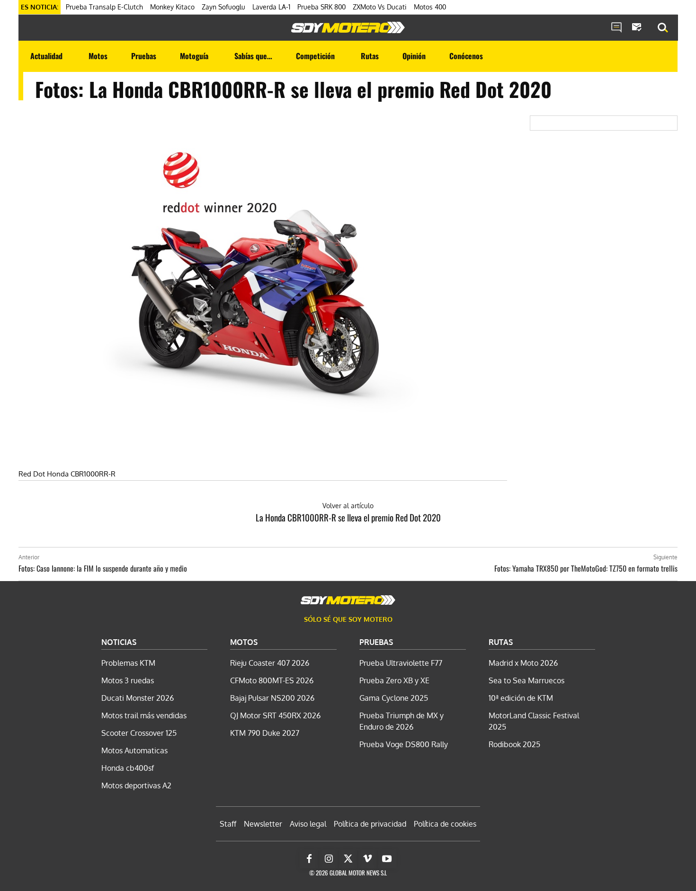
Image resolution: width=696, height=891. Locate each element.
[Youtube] (386, 858)
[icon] (616, 28)
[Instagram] (328, 858)
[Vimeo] (367, 858)
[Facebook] (309, 858)
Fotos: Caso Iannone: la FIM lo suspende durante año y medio (102, 568)
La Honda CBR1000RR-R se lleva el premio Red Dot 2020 (348, 517)
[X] (348, 858)
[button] (663, 28)
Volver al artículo (348, 506)
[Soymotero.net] (348, 27)
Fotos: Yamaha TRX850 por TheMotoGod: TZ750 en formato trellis (586, 568)
